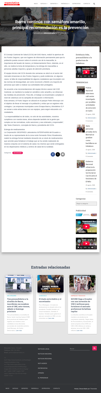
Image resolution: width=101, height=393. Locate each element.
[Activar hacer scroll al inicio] (97, 389)
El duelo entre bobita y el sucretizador (50, 300)
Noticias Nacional (45, 354)
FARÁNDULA (64, 3)
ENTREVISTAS (76, 3)
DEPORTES (53, 3)
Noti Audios (42, 363)
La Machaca (43, 296)
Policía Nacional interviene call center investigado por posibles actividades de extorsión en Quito (91, 99)
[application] (86, 72)
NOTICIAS (43, 3)
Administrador (92, 118)
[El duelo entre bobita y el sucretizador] (50, 283)
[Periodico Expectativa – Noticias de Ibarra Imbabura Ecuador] (12, 3)
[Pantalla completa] (95, 76)
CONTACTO (86, 3)
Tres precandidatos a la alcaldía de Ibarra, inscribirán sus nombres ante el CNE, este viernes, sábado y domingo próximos (18, 305)
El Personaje (43, 378)
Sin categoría (18, 152)
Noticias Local (43, 349)
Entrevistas (42, 368)
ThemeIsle (93, 388)
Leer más (19, 330)
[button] (46, 3)
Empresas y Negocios (78, 296)
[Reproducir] (78, 76)
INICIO (36, 3)
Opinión (41, 373)
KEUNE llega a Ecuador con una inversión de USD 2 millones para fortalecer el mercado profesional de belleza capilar (81, 305)
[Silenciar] (92, 76)
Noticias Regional (45, 358)
